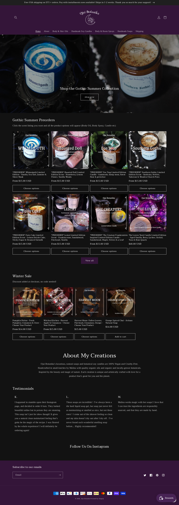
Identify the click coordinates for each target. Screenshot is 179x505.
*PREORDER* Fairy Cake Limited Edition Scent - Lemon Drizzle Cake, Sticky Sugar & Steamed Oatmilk (29, 237)
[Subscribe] (60, 475)
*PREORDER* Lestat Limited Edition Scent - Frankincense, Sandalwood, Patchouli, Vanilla (68, 237)
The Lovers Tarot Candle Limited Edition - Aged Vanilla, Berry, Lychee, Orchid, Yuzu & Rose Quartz (147, 237)
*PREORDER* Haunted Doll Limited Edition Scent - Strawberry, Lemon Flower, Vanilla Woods (67, 174)
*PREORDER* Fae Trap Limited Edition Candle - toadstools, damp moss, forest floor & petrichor (108, 174)
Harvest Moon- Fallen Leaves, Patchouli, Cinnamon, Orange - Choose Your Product (89, 323)
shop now (89, 97)
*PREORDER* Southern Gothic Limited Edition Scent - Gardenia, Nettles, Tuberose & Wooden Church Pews (147, 174)
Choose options (31, 188)
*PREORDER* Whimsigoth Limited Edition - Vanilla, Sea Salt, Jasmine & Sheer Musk (30, 174)
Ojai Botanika (85, 498)
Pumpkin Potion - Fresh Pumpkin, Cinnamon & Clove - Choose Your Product (26, 323)
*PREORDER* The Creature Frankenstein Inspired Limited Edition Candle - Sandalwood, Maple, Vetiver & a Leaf (109, 237)
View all (89, 260)
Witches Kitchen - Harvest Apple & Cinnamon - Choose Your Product (57, 323)
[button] (16, 17)
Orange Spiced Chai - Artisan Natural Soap (119, 321)
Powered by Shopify (97, 498)
